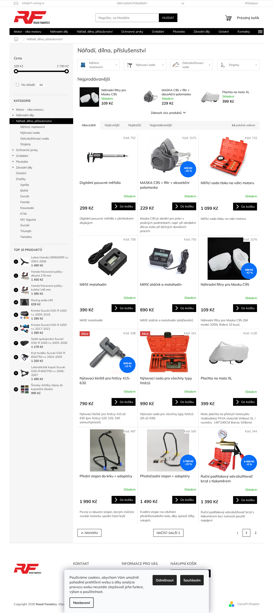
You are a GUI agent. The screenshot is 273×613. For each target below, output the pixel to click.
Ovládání (22, 156)
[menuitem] (27, 31)
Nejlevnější (112, 125)
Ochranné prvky (27, 150)
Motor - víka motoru (29, 109)
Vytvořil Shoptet (248, 604)
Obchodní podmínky (132, 3)
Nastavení (81, 602)
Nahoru (91, 533)
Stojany (25, 144)
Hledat (168, 18)
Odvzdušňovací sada (34, 138)
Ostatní (21, 173)
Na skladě (32, 85)
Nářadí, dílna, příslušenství (34, 121)
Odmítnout (165, 580)
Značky (21, 179)
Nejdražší (134, 125)
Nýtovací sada (30, 133)
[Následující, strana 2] (246, 533)
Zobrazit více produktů (166, 113)
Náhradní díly (25, 115)
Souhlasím (191, 580)
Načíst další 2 (168, 533)
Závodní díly (24, 167)
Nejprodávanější (161, 125)
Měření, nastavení (32, 127)
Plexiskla (22, 162)
